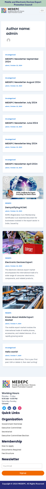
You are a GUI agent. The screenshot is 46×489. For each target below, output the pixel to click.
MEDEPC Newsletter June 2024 (21, 122)
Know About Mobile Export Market (19, 318)
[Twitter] (4, 408)
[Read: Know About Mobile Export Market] (23, 297)
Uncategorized (10, 55)
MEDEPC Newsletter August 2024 (23, 82)
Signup (23, 473)
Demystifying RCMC (16, 207)
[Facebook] (14, 408)
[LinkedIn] (9, 408)
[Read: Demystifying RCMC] (23, 187)
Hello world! (11, 351)
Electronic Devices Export (18, 262)
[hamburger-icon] (42, 10)
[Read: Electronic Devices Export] (23, 242)
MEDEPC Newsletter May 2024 (21, 143)
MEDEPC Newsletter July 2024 (21, 102)
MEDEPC (8, 203)
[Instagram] (19, 408)
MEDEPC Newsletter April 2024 (21, 163)
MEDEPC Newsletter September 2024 (22, 60)
